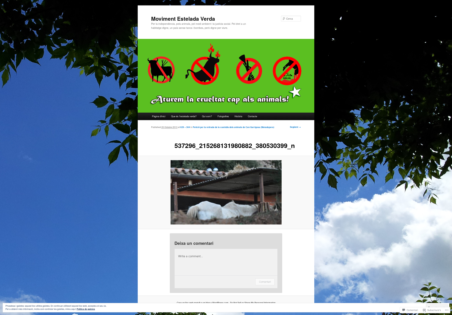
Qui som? (207, 116)
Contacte (252, 116)
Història (238, 116)
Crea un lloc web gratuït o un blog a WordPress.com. (203, 302)
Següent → (295, 127)
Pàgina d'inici (158, 116)
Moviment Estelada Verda (183, 18)
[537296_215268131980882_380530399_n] (226, 192)
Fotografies (223, 116)
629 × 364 (185, 127)
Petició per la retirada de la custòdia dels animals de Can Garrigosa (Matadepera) (233, 127)
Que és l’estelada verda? (184, 116)
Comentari (265, 281)
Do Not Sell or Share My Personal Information (252, 302)
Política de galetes (86, 309)
